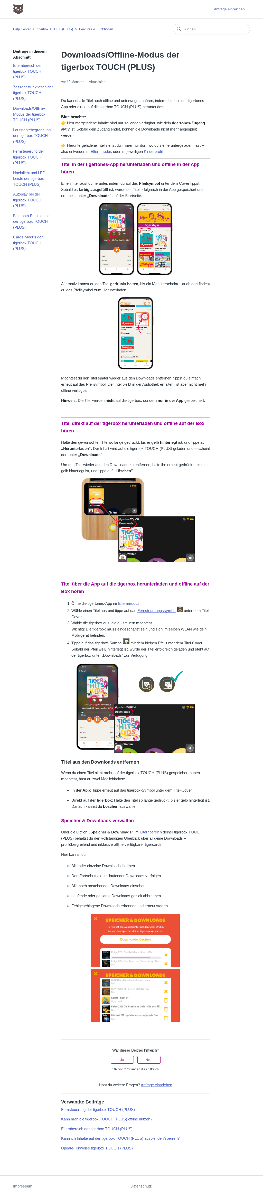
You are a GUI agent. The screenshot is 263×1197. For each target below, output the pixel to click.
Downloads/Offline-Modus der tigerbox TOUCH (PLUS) (29, 114)
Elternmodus (101, 151)
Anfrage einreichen (229, 9)
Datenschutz (141, 1186)
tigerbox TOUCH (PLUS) (55, 29)
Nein (149, 1060)
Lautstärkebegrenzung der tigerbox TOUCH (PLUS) (32, 136)
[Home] (18, 9)
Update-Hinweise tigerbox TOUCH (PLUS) (97, 1148)
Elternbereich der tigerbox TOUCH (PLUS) (27, 71)
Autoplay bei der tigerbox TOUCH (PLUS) (27, 200)
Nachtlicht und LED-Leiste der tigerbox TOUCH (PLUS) (30, 179)
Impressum (22, 1186)
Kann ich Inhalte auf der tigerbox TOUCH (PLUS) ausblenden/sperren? (120, 1138)
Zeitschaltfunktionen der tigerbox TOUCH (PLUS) (33, 93)
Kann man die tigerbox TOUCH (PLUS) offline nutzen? (106, 1119)
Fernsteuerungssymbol (156, 610)
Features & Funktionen (96, 29)
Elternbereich (151, 832)
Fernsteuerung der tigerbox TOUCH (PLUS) (28, 157)
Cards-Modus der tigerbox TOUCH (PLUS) (28, 243)
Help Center (22, 29)
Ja (122, 1060)
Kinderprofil (153, 151)
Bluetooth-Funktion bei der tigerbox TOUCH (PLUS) (31, 221)
